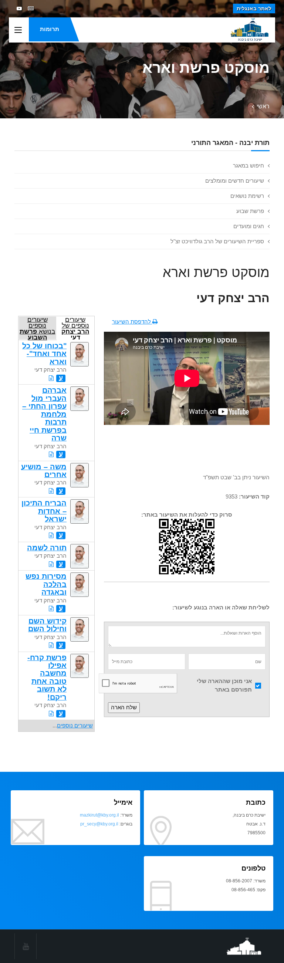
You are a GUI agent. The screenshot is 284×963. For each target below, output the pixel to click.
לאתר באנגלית (254, 8)
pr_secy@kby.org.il (99, 824)
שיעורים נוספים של (75, 327)
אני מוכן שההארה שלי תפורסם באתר (224, 685)
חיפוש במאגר (248, 165)
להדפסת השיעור (132, 321)
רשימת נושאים (247, 196)
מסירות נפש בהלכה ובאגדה (46, 584)
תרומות (49, 29)
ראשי (263, 106)
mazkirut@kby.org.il (99, 815)
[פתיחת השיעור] (51, 378)
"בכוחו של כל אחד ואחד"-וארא (44, 354)
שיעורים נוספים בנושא (37, 327)
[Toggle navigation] (18, 30)
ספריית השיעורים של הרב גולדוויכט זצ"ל (217, 241)
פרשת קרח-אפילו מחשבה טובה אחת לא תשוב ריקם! (47, 677)
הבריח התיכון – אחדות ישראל (44, 511)
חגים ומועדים (248, 226)
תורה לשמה (47, 548)
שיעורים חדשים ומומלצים (234, 181)
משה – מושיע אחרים (44, 471)
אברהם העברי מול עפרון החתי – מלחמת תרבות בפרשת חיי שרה (44, 414)
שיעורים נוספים (75, 725)
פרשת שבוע (250, 211)
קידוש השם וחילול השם (47, 625)
